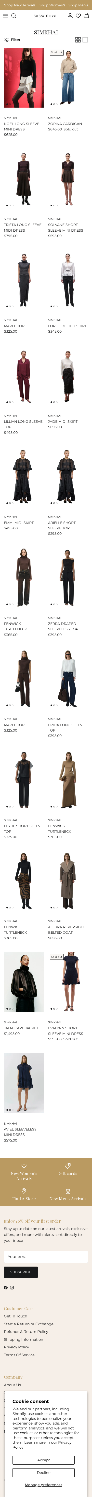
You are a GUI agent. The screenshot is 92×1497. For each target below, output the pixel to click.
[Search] (16, 15)
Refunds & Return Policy (26, 1331)
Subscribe (20, 1272)
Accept (43, 1460)
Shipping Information (23, 1339)
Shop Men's (78, 5)
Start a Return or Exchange (28, 1324)
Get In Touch (15, 1316)
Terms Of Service (19, 1355)
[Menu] (5, 15)
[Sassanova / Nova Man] (45, 15)
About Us (12, 1385)
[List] (85, 40)
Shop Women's (52, 5)
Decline (44, 1472)
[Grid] (78, 40)
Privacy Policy (16, 1347)
